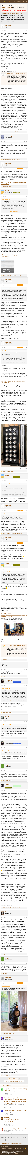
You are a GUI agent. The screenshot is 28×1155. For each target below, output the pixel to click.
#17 (26, 917)
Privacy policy (18, 1148)
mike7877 (6, 1104)
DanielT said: (4, 350)
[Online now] (3, 193)
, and (8, 471)
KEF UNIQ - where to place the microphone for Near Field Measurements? (13, 1119)
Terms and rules (10, 1148)
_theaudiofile (6, 1112)
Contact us (3, 1148)
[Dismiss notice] (25, 6)
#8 (26, 510)
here (22, 9)
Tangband (4, 21)
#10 (26, 569)
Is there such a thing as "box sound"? (15, 1129)
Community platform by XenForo (13, 1151)
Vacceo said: (4, 750)
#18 (26, 963)
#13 (26, 721)
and (7, 186)
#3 (26, 168)
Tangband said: (5, 199)
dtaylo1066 (6, 1092)
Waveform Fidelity (7, 1123)
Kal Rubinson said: (6, 724)
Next (14, 1078)
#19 (26, 983)
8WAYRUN (17, 1153)
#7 (26, 480)
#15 (26, 770)
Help (23, 1148)
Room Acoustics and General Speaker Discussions (13, 1131)
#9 (26, 543)
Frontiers (3, 90)
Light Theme (5, 1146)
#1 (26, 30)
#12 (26, 685)
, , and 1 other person (11, 159)
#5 (26, 285)
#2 (26, 141)
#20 (26, 1043)
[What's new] (23, 1)
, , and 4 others (11, 132)
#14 (26, 747)
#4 (26, 196)
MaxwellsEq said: (5, 288)
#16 (26, 790)
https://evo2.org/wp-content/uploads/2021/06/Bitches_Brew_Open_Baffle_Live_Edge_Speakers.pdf (14, 615)
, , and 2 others (12, 275)
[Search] (26, 1)
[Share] (25, 31)
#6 (26, 347)
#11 (26, 669)
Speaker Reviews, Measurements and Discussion (14, 1092)
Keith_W (5, 1130)
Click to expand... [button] (14, 211)
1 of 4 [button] (10, 1078)
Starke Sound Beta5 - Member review (15, 1110)
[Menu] (2, 1)
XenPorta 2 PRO (4, 1153)
